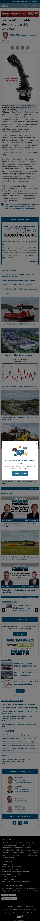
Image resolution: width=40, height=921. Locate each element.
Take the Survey (20, 474)
